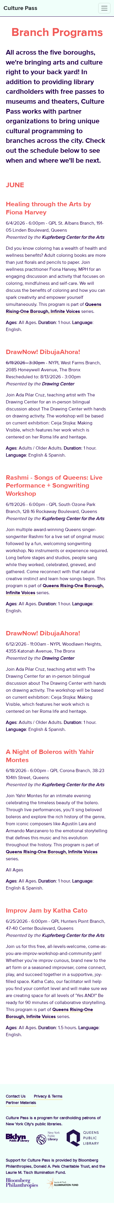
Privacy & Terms (48, 1096)
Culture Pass (20, 8)
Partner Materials (21, 1103)
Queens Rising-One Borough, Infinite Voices (52, 851)
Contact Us (16, 1096)
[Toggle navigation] (104, 8)
